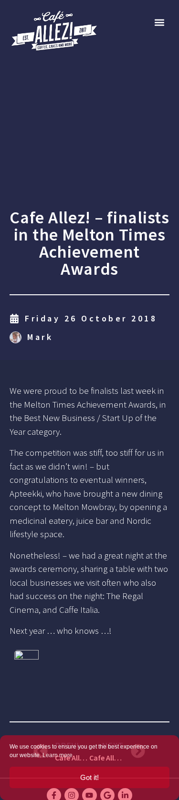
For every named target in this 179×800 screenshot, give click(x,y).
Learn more (57, 755)
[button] (159, 22)
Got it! (89, 777)
